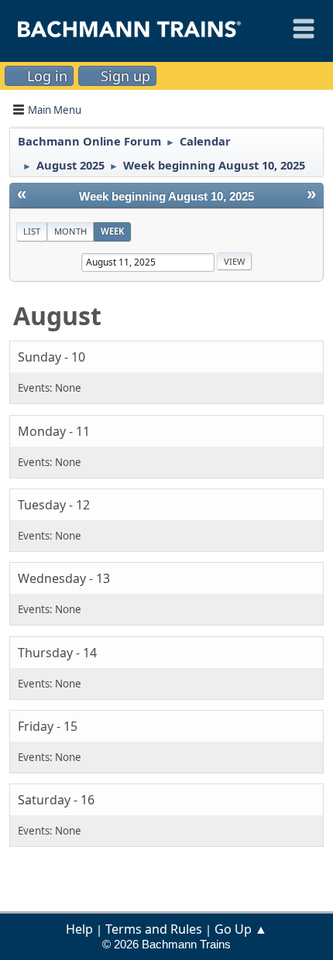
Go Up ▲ (241, 929)
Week (112, 231)
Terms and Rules (153, 929)
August (57, 315)
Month (70, 231)
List (31, 231)
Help (79, 929)
